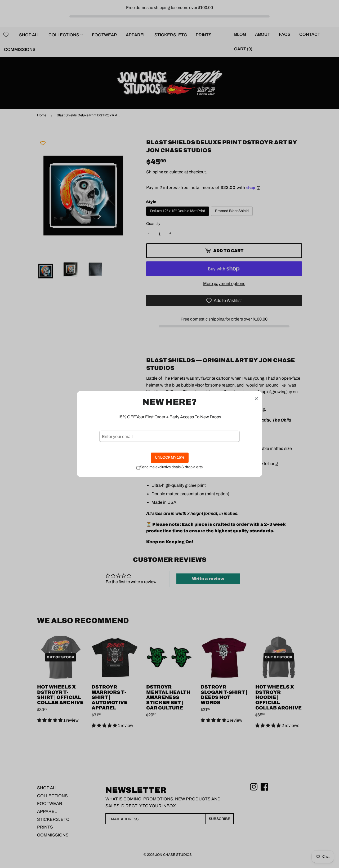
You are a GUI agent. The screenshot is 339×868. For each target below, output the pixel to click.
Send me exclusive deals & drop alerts (171, 467)
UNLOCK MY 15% (169, 457)
